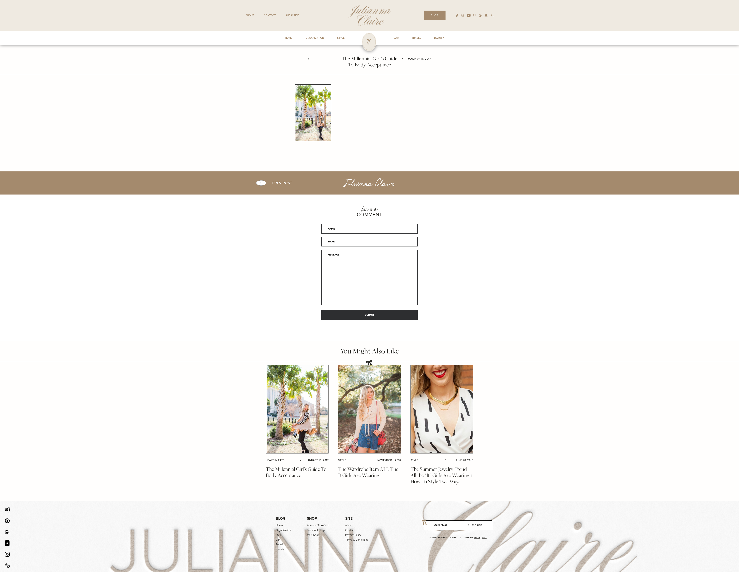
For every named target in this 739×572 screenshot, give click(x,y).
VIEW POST (297, 409)
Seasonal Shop (316, 530)
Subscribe (292, 15)
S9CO (477, 537)
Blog (281, 518)
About (250, 15)
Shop (312, 518)
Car (278, 540)
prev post (282, 183)
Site (349, 518)
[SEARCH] (492, 15)
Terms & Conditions (356, 540)
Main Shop (313, 535)
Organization (283, 530)
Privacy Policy (353, 535)
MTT (484, 537)
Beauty (280, 549)
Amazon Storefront (318, 525)
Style (279, 535)
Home (279, 525)
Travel (279, 544)
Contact (270, 15)
